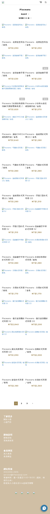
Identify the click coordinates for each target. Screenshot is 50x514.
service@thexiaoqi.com (15, 475)
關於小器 (8, 419)
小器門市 (8, 422)
